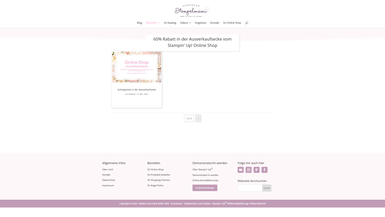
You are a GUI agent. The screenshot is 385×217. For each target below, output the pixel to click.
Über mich (107, 169)
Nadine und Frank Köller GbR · (155, 203)
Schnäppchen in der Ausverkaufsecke (137, 89)
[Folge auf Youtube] (241, 170)
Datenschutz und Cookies (197, 203)
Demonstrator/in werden (205, 174)
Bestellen (151, 23)
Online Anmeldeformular (205, 180)
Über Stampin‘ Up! (202, 169)
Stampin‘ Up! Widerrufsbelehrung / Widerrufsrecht (239, 203)
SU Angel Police (155, 185)
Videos (184, 23)
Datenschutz (108, 179)
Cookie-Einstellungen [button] (205, 187)
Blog (139, 23)
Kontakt (214, 23)
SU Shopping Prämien (158, 179)
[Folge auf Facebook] (265, 170)
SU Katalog (170, 23)
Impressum (108, 185)
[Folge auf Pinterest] (257, 170)
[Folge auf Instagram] (249, 170)
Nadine (132, 94)
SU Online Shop (232, 23)
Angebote (200, 23)
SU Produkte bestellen (158, 174)
